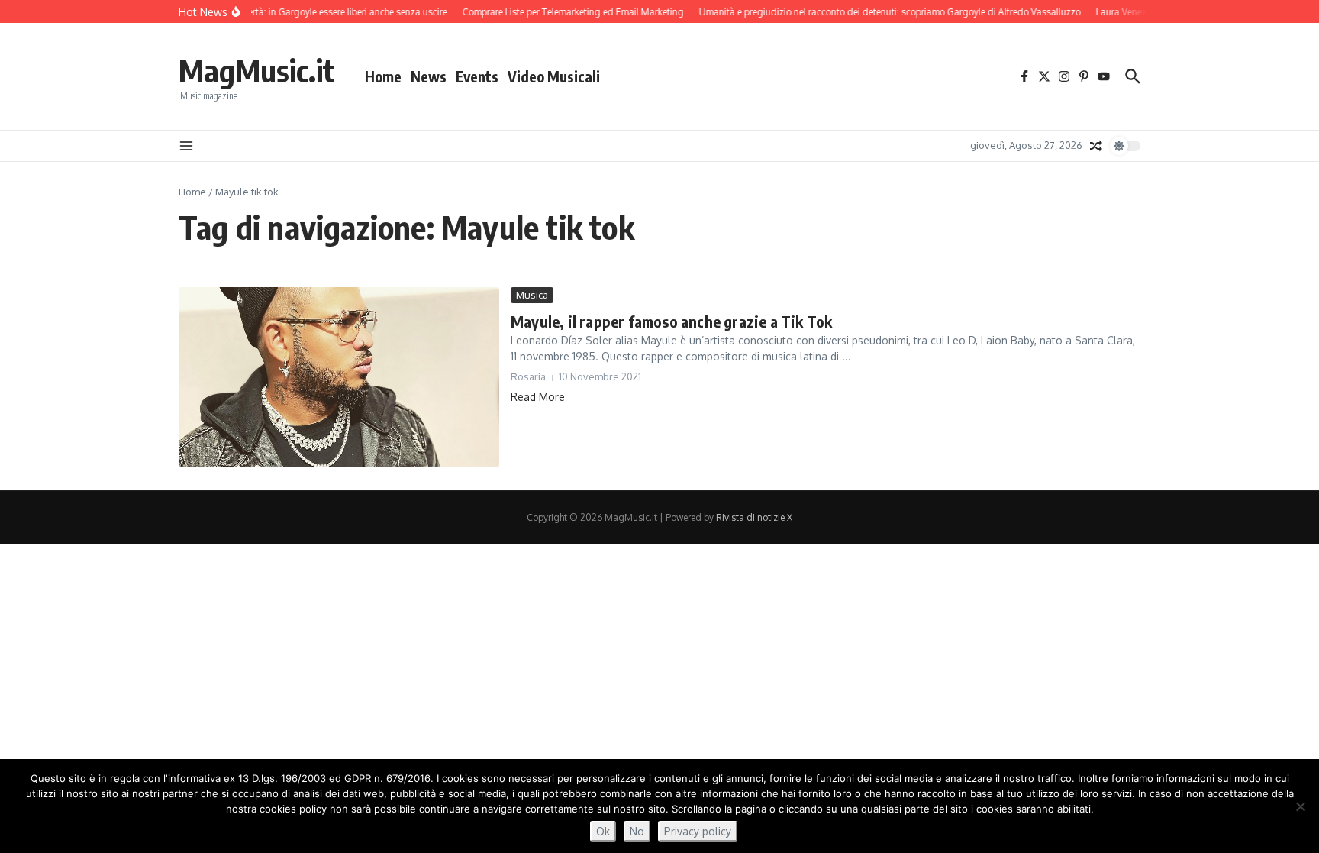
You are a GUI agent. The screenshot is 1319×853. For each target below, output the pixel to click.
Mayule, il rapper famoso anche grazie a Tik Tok (671, 321)
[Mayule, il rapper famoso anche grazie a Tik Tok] (339, 377)
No (637, 831)
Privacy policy (697, 831)
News (429, 76)
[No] (1300, 806)
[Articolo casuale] (1096, 146)
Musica (532, 295)
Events (477, 76)
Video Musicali (554, 76)
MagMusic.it (256, 70)
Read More (538, 396)
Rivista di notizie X (754, 517)
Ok (603, 831)
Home (383, 76)
